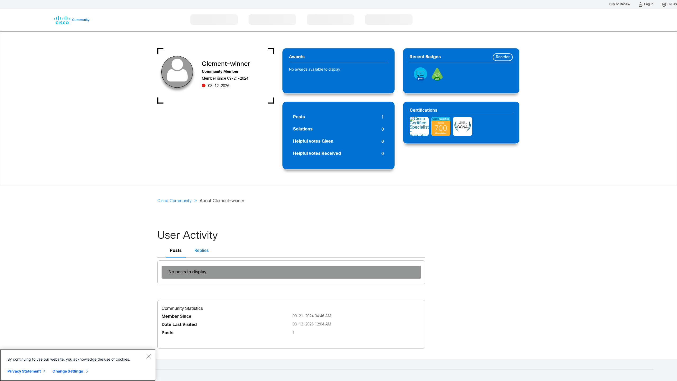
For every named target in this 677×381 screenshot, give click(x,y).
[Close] (148, 356)
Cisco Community (174, 201)
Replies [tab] (201, 251)
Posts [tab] (176, 251)
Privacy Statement (24, 371)
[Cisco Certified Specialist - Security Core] (419, 126)
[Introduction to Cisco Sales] (440, 126)
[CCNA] (462, 126)
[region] (77, 365)
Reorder (503, 57)
